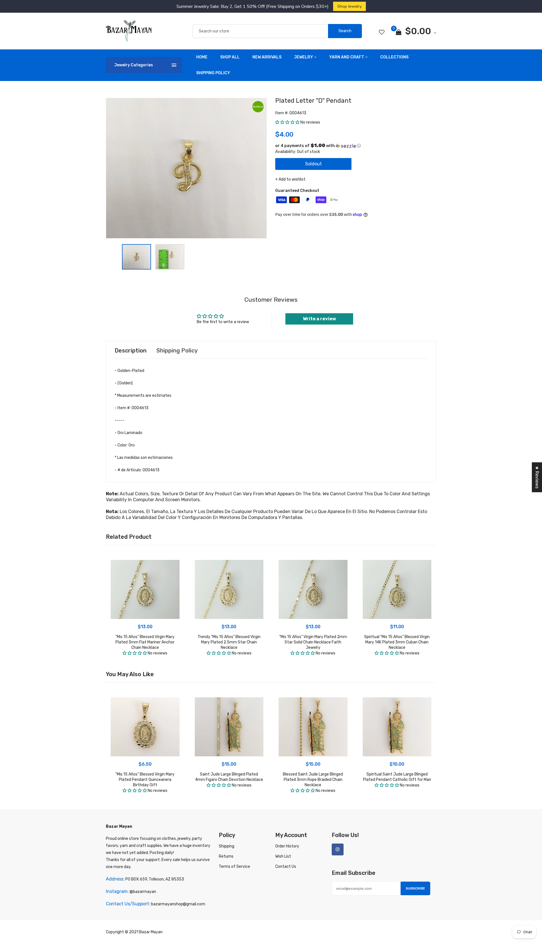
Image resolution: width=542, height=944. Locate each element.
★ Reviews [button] (537, 477)
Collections (394, 57)
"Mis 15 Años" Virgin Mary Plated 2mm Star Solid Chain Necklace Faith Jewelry (313, 642)
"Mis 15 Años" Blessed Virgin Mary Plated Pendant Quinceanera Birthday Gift (144, 779)
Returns (226, 856)
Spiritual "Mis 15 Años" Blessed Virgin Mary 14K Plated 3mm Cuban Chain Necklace (397, 642)
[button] (287, 122)
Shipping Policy (213, 73)
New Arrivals (266, 57)
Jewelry (303, 57)
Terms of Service (234, 866)
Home (201, 57)
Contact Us (285, 866)
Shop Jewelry (349, 6)
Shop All (230, 57)
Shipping (226, 846)
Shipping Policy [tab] (177, 350)
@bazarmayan (143, 891)
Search (344, 31)
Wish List (283, 856)
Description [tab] (131, 350)
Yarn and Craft (346, 57)
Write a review (319, 318)
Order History (287, 846)
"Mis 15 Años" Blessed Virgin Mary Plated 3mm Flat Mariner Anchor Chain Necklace (144, 642)
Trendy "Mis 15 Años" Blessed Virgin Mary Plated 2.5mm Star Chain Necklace (229, 642)
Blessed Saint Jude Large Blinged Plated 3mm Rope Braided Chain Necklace (313, 779)
